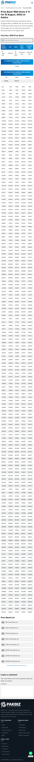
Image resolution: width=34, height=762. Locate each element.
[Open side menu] (32, 3)
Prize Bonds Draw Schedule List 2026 (16, 665)
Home (2, 8)
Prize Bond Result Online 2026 (13, 8)
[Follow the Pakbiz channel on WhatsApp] (30, 753)
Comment (4, 684)
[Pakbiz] (8, 2)
